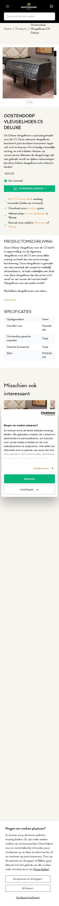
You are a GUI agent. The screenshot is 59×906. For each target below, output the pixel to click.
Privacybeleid (41, 869)
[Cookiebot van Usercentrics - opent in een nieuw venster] (41, 414)
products (21, 29)
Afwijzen (27, 888)
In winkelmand (31, 188)
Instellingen (27, 489)
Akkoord (29, 478)
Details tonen (41, 468)
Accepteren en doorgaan (27, 879)
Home (8, 29)
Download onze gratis (26, 208)
